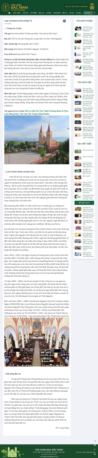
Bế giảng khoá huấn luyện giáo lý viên (88, 248)
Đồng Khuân (43, 114)
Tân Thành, (44, 111)
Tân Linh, (24, 114)
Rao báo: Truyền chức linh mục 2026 (88, 54)
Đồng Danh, (13, 114)
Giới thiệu (16, 13)
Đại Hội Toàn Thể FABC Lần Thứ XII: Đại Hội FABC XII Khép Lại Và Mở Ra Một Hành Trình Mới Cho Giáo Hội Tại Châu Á (88, 129)
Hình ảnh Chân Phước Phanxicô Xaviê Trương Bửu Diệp (88, 135)
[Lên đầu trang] (95, 454)
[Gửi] (94, 13)
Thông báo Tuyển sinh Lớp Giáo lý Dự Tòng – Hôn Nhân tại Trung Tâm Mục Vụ (88, 35)
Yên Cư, (28, 111)
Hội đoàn (56, 13)
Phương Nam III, (57, 111)
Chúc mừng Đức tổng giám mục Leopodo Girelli (87, 235)
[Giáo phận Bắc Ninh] (14, 7)
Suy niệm (33, 13)
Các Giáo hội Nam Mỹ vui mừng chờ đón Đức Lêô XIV (88, 96)
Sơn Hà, (35, 111)
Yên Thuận (32, 114)
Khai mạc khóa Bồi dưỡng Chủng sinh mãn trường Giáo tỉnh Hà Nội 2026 (88, 90)
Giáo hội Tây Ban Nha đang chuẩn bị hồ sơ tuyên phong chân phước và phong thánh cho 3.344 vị (88, 116)
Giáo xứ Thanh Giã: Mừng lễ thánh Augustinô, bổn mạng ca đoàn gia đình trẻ (88, 184)
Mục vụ (41, 13)
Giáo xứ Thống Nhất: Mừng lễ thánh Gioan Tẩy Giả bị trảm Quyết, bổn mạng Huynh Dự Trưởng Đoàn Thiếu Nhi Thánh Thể (88, 164)
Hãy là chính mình (88, 150)
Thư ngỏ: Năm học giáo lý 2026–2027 (88, 48)
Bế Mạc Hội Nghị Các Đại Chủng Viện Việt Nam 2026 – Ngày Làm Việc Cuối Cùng (88, 109)
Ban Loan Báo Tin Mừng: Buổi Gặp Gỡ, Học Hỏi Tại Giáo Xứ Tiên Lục (88, 74)
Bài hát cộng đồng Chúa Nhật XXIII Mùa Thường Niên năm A (88, 67)
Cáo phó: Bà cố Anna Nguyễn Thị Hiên (88, 222)
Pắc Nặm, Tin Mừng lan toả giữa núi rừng (87, 171)
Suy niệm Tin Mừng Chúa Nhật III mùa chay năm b (88, 209)
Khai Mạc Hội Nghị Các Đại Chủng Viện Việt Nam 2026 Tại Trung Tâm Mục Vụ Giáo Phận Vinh (88, 122)
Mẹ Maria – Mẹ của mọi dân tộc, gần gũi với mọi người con (88, 41)
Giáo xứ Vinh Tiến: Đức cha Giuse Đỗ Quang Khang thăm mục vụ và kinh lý (88, 254)
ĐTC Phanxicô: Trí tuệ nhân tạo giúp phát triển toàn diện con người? (88, 215)
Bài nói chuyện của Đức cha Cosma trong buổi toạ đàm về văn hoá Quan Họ (88, 228)
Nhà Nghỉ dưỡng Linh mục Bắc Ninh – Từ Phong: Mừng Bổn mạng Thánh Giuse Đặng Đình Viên (88, 61)
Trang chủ (9, 13)
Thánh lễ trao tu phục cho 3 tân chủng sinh (88, 28)
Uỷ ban (48, 13)
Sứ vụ (71, 13)
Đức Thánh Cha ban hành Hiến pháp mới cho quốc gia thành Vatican (87, 103)
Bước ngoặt (86, 176)
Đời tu (64, 13)
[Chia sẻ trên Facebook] (64, 20)
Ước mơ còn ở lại (88, 156)
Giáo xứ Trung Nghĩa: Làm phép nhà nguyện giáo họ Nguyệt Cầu (88, 241)
